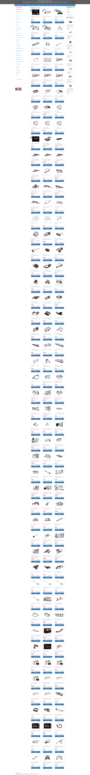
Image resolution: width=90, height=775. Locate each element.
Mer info (35, 22)
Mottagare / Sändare (19, 61)
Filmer (47, 5)
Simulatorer (18, 72)
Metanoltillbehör (18, 46)
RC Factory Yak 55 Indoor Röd (70, 56)
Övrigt (17, 74)
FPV (17, 31)
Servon (17, 68)
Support (23, 5)
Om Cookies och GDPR (47, 3)
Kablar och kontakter (19, 37)
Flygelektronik (19, 28)
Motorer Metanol (19, 57)
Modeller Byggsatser (19, 50)
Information (33, 5)
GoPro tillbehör (18, 33)
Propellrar (17, 66)
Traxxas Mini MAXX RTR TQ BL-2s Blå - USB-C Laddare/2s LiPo (70, 26)
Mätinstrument (18, 63)
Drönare (17, 13)
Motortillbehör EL (19, 59)
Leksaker (17, 42)
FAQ (58, 5)
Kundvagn (39, 5)
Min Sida (54, 5)
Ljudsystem (18, 44)
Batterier (17, 15)
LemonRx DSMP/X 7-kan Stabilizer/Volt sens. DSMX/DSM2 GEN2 (70, 90)
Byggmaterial (18, 22)
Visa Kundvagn (69, 14)
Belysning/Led (18, 18)
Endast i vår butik (19, 79)
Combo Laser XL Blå (70, 71)
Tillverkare (27, 5)
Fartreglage (18, 26)
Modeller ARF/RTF (19, 48)
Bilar (17, 20)
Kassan (43, 5)
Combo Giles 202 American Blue (70, 64)
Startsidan (18, 5)
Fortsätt (41, 3)
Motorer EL (18, 53)
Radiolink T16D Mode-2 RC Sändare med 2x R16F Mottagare (70, 46)
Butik (50, 5)
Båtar (17, 24)
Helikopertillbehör (19, 35)
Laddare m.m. (18, 39)
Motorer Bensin (18, 55)
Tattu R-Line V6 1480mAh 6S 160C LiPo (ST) (70, 36)
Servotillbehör (18, 70)
